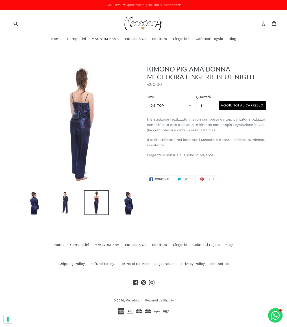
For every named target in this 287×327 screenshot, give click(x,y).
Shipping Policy (72, 264)
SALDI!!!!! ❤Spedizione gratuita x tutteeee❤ (144, 5)
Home (56, 39)
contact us (219, 264)
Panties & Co (135, 39)
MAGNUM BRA (106, 38)
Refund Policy (102, 264)
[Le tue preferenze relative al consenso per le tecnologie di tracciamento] (8, 319)
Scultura (159, 39)
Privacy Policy (193, 264)
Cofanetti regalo (209, 39)
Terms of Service (134, 264)
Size (150, 97)
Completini (76, 39)
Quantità (203, 97)
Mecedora (132, 300)
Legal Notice (165, 264)
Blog (232, 39)
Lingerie (182, 38)
